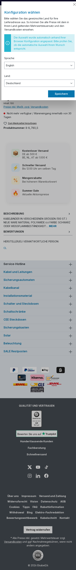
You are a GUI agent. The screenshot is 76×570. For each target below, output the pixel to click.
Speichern (61, 93)
